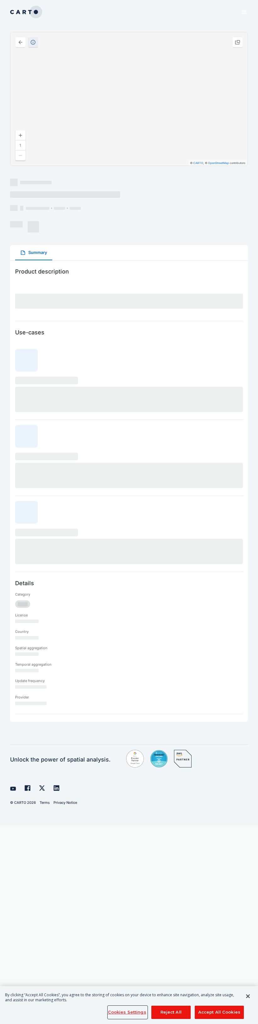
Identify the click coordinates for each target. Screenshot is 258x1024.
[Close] (248, 996)
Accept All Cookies (219, 1012)
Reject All (171, 1012)
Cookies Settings (127, 1012)
